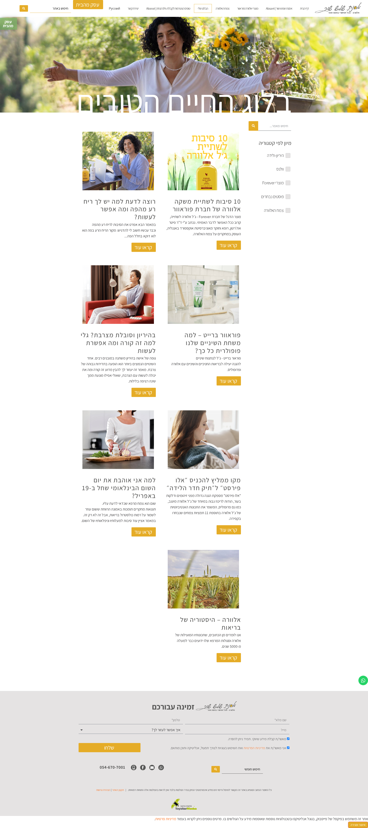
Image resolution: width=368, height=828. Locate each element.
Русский (114, 8)
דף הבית (304, 8)
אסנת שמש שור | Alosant (279, 8)
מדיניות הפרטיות (254, 748)
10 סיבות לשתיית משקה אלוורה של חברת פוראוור (207, 205)
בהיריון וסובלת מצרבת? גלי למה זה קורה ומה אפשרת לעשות (118, 343)
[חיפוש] (253, 126)
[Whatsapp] (363, 680)
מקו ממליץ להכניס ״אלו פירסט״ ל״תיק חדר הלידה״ (204, 484)
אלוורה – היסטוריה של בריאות (210, 623)
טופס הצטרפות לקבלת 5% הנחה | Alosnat (168, 8)
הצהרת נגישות (103, 790)
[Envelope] (152, 767)
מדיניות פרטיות (165, 818)
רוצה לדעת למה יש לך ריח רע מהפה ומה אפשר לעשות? (120, 209)
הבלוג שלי (203, 8)
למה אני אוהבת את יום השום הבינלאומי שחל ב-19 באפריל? (119, 488)
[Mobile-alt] (133, 767)
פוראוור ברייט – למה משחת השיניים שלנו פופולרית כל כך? (213, 343)
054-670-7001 (112, 767)
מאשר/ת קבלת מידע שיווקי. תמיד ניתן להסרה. (257, 739)
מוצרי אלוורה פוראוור (247, 8)
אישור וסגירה (358, 825)
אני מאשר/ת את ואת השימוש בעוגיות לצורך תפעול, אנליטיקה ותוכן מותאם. (228, 748)
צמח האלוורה (222, 8)
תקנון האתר (118, 790)
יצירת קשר (133, 8)
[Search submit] (24, 8)
